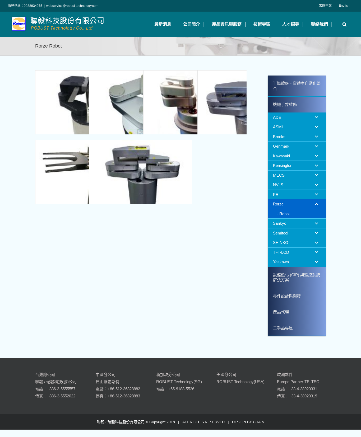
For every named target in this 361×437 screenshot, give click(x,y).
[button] (343, 24)
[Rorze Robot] (86, 122)
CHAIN (258, 422)
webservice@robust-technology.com (72, 6)
